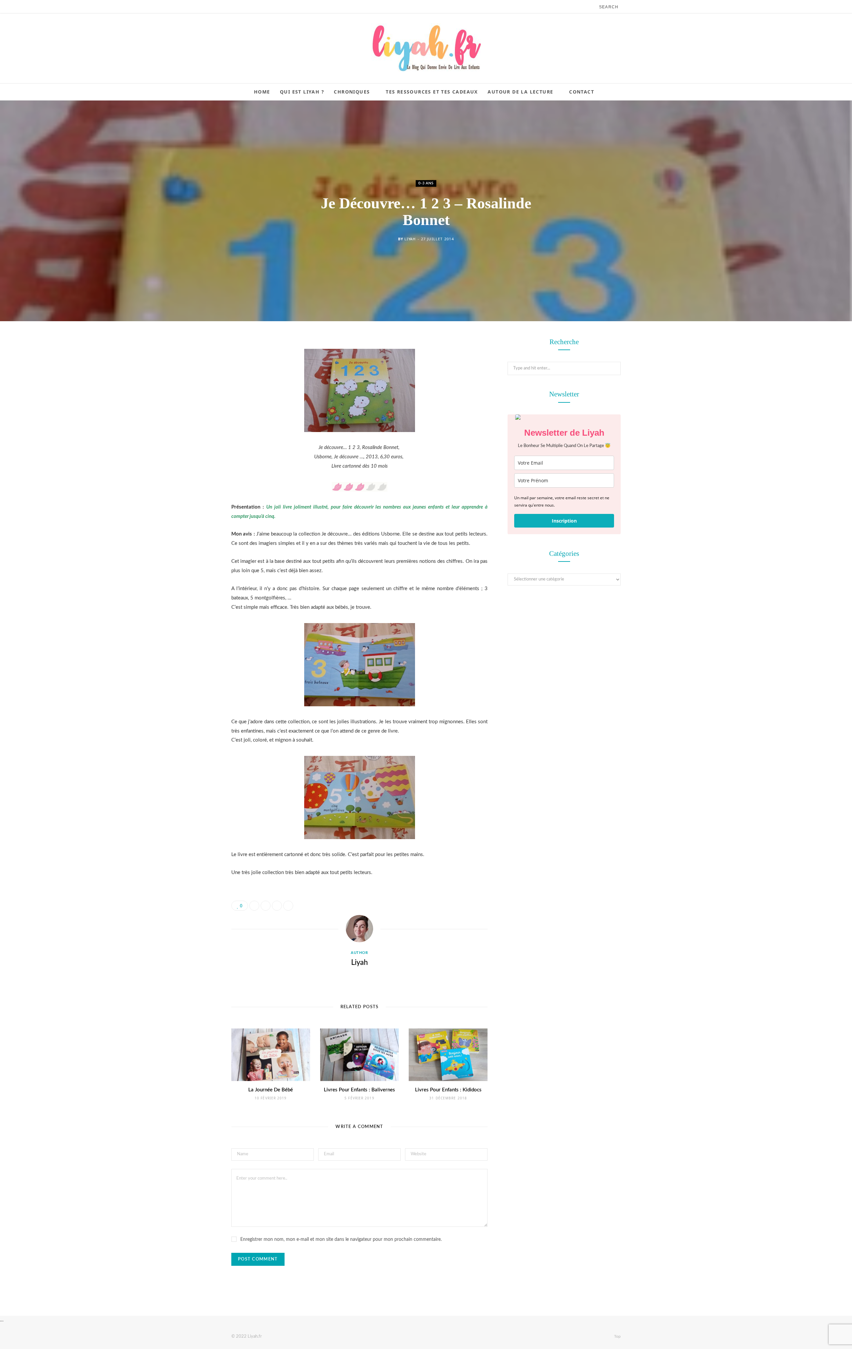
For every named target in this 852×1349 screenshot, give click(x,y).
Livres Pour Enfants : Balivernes (359, 1089)
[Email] (198, 413)
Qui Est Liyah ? (302, 92)
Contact (581, 92)
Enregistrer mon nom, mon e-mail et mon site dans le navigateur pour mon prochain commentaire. (341, 1239)
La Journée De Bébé (270, 1089)
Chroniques (352, 92)
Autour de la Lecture (520, 92)
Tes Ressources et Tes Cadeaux (432, 92)
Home (262, 92)
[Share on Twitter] (198, 379)
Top (617, 1336)
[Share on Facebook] (198, 362)
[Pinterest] (198, 396)
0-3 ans (426, 183)
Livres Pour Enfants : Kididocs (448, 1089)
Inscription (564, 521)
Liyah (409, 238)
